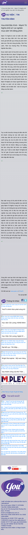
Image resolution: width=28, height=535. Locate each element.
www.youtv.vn (15, 291)
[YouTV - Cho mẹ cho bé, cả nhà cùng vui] (16, 473)
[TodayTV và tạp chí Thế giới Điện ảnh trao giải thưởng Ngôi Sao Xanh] (14, 473)
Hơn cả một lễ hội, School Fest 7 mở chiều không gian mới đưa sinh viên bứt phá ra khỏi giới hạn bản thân (13, 453)
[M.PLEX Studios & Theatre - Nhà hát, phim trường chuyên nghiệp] (11, 473)
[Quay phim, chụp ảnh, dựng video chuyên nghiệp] (8, 473)
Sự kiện (10, 15)
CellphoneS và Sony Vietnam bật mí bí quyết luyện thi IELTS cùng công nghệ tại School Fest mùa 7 (13, 431)
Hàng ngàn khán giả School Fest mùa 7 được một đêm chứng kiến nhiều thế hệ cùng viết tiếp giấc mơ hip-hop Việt (13, 442)
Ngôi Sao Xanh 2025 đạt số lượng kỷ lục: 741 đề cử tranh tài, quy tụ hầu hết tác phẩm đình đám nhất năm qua (13, 420)
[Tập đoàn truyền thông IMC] (19, 473)
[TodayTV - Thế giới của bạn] (18, 473)
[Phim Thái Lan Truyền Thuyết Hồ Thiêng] (12, 392)
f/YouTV (21, 291)
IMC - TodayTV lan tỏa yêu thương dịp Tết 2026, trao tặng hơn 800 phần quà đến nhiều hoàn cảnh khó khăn (14, 409)
